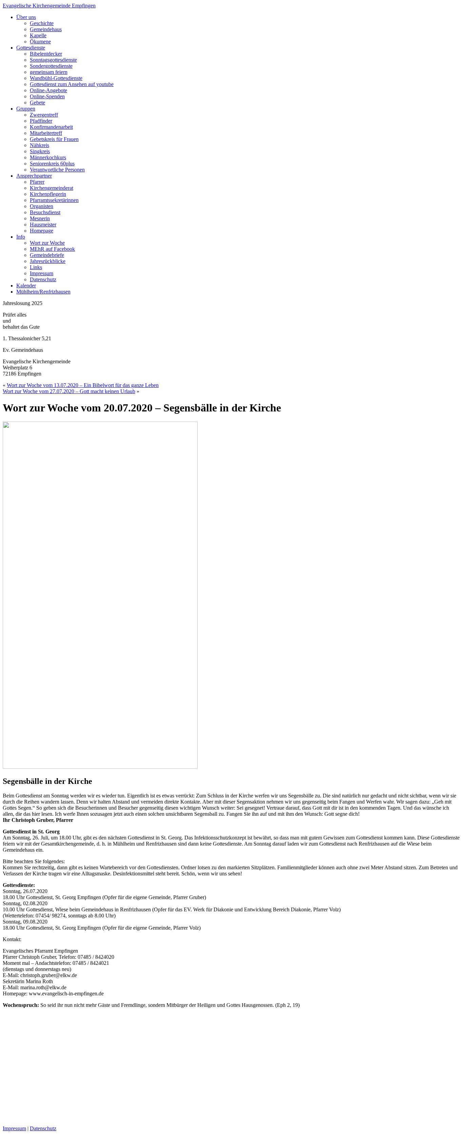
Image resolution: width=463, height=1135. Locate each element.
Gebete (37, 102)
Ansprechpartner (34, 176)
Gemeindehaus (46, 29)
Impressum (41, 273)
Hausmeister (43, 224)
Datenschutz (43, 279)
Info (20, 237)
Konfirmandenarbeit (51, 127)
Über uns (26, 17)
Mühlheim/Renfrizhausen (43, 292)
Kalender (26, 285)
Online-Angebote (48, 90)
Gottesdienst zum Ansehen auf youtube (72, 84)
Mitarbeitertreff (46, 133)
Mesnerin (40, 218)
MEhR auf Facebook (52, 249)
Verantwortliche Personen (57, 170)
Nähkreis (39, 145)
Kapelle (38, 35)
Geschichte (42, 23)
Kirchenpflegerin (48, 194)
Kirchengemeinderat (51, 188)
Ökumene (40, 41)
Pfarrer (37, 182)
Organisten (41, 206)
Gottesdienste (30, 47)
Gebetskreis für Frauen (54, 139)
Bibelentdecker (46, 54)
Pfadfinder (41, 121)
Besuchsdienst (45, 212)
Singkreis (40, 151)
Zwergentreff (44, 115)
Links (36, 267)
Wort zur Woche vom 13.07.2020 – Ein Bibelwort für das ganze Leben (83, 385)
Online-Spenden (47, 96)
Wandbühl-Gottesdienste (56, 78)
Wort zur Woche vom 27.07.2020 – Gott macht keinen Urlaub (69, 391)
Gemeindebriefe (47, 255)
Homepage (41, 231)
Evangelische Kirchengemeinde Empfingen (49, 5)
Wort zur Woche (47, 243)
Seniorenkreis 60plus (52, 163)
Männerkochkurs (48, 157)
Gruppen (25, 109)
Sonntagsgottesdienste (53, 60)
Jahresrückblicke (47, 261)
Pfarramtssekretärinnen (54, 200)
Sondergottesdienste (51, 66)
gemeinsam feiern (48, 72)
